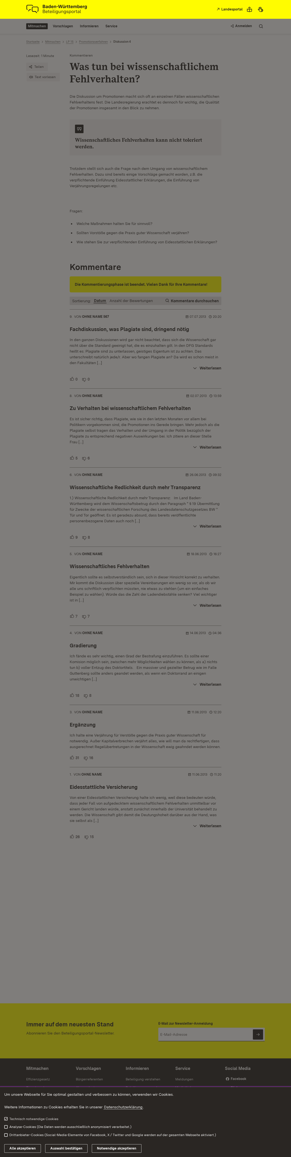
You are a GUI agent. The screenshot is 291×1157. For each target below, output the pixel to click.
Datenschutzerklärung (123, 1107)
